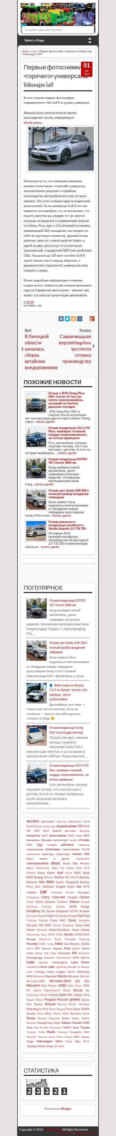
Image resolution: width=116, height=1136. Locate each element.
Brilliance (48, 886)
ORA (69, 994)
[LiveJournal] (85, 318)
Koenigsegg (34, 957)
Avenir (68, 872)
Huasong (84, 939)
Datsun (74, 901)
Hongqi (31, 939)
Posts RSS (64, 1133)
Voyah (68, 1041)
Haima (30, 929)
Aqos (79, 868)
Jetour (85, 948)
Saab (76, 1008)
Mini (87, 981)
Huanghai (70, 939)
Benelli (75, 877)
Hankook (42, 929)
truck (51, 1032)
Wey (78, 1041)
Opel (62, 994)
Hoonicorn (45, 939)
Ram (29, 1004)
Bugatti (61, 886)
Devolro (60, 906)
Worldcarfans (33, 122)
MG (77, 981)
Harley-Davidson (59, 929)
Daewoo (50, 901)
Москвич (46, 840)
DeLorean (32, 906)
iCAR (42, 944)
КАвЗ (46, 830)
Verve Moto (55, 1037)
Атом (87, 821)
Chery (45, 897)
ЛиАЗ (71, 835)
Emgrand (62, 911)
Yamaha (31, 1046)
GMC (48, 925)
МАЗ (87, 835)
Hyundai (32, 943)
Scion (40, 1013)
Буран (38, 826)
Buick (71, 886)
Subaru (66, 1022)
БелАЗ (30, 826)
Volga (30, 1041)
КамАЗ (56, 830)
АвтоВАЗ (32, 821)
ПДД (40, 844)
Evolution (31, 916)
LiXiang (39, 971)
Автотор (61, 821)
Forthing (31, 920)
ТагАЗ (85, 849)
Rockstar (84, 1004)
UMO (86, 1032)
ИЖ (28, 830)
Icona (50, 944)
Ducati (50, 911)
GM (41, 925)
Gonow (57, 925)
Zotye (49, 1046)
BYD (87, 886)
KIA (74, 953)
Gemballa (84, 920)
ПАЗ (29, 844)
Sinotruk (75, 1013)
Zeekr (41, 1046)
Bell (67, 877)
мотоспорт (61, 840)
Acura (66, 863)
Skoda (30, 1018)
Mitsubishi (33, 985)
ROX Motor (49, 1009)
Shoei (66, 1013)
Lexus (43, 966)
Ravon (38, 1004)
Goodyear (68, 925)
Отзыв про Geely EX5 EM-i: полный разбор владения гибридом (68, 647)
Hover (57, 939)
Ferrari (72, 915)
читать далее (45, 421)
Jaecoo (46, 948)
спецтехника (34, 849)
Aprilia (70, 868)
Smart (65, 1018)
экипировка (83, 858)
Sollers (86, 1018)
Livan (29, 971)
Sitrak (86, 1013)
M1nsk (71, 971)
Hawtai (85, 929)
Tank (29, 1027)
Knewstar (84, 953)
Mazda (62, 976)
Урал (29, 858)
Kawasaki (64, 953)
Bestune (31, 882)
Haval (75, 929)
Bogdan (60, 882)
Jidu (46, 953)
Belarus (48, 877)
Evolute (85, 911)
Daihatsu (62, 902)
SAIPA (85, 1008)
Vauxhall (31, 1037)
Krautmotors (64, 957)
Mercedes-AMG (35, 981)
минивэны (33, 840)
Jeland (76, 948)
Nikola (66, 990)
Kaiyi (53, 953)
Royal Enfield (64, 1009)
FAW (50, 915)
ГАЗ (80, 826)
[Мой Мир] (79, 318)
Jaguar (57, 948)
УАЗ (87, 854)
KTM (76, 957)
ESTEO (74, 911)
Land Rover (80, 962)
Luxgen (61, 971)
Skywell (41, 1018)
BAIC (77, 872)
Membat (85, 976)
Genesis (31, 925)
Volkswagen (44, 1041)
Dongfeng (33, 911)
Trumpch (62, 1032)
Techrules (55, 1027)
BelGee (59, 877)
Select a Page (34, 40)
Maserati (50, 976)
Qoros (86, 999)
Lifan (51, 966)
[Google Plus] (92, 318)
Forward (43, 920)
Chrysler (72, 897)
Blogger (66, 1108)
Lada (30, 962)
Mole (44, 985)
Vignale (85, 1037)
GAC (63, 920)
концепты (33, 835)
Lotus (50, 971)
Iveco (29, 948)
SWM (86, 1022)
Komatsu (49, 957)
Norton (44, 995)
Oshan (78, 994)
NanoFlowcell (52, 990)
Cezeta (70, 892)
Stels (56, 1022)
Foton (54, 920)
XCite (86, 1041)
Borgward (72, 882)
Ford (86, 915)
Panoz (39, 999)
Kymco (85, 957)
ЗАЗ (87, 826)
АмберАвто (75, 821)
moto (62, 985)
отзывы (84, 840)
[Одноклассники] (73, 318)
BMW (50, 882)
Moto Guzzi (75, 985)
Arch (87, 868)
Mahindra (83, 971)
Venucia (42, 1037)
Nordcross (32, 995)
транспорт (63, 854)
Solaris (75, 1018)
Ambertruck (42, 868)
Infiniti (59, 943)
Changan (83, 892)
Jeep (67, 948)
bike (42, 882)
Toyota (85, 1027)
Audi (60, 872)
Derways (47, 906)
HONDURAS (82, 934)
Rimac (73, 1004)
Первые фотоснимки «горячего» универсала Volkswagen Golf (56, 76)
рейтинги (67, 844)
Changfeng (32, 897)
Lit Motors (83, 967)
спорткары (52, 849)
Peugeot (50, 999)
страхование (71, 849)
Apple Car (58, 868)
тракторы (48, 854)
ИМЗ (36, 830)
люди (79, 835)
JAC (37, 948)
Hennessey (33, 934)
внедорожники (67, 826)
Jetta (29, 953)
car (39, 305)
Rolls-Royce (34, 1008)
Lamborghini (60, 962)
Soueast (31, 1022)
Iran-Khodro (72, 943)
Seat (48, 1013)
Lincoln (71, 966)
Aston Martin (46, 872)
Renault (50, 1004)
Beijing (38, 877)
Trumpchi (75, 1032)
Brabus (85, 882)
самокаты (84, 845)
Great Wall (82, 925)
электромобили (37, 863)
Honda (68, 934)
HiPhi (59, 934)
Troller (41, 1032)
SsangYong (44, 1022)
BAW (29, 877)
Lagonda (43, 962)
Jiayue (38, 953)
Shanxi (57, 1013)
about (55, 863)
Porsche (62, 999)
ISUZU (85, 943)
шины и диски (55, 858)
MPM (86, 985)
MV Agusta (33, 990)
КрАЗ (45, 835)
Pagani (30, 999)
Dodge (85, 906)
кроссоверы (57, 835)
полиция (52, 845)
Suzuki (77, 1022)
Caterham (57, 892)
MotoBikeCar (53, 1129)
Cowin (30, 902)
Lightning (61, 967)
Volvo (59, 1041)
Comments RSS (86, 1133)
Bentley (85, 877)
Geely (72, 920)
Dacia (39, 901)
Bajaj (86, 872)
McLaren (73, 976)
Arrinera (30, 872)
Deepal (85, 902)
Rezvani (62, 1004)
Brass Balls (33, 886)
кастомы (70, 830)
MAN (29, 976)
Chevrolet (58, 897)
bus (79, 886)
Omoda (53, 994)
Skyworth (54, 1018)
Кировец (85, 830)
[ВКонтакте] (61, 318)
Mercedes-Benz (60, 981)
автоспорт (48, 821)
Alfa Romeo (81, 863)
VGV (76, 1036)
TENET (67, 1027)
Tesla (75, 1027)
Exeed (42, 915)
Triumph (31, 1032)
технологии (33, 854)
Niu (88, 990)
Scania (30, 1013)
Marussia (39, 976)
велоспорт (49, 826)
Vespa (68, 1037)
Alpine (30, 868)
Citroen (85, 897)
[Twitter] (67, 318)
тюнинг (77, 854)
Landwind (31, 967)
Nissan (78, 990)
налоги (73, 840)
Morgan (52, 985)
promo (75, 999)
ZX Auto (59, 1046)
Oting (86, 995)
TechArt (44, 1027)
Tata (36, 1027)
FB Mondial (60, 916)
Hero (44, 934)
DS (43, 911)
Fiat (79, 915)
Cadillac (31, 892)
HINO (51, 934)
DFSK (73, 906)
